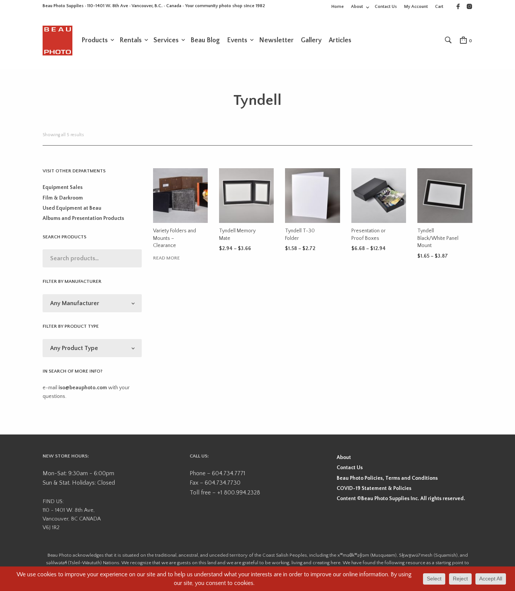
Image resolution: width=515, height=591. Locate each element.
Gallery (311, 40)
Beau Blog (205, 40)
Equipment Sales (63, 187)
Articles (340, 40)
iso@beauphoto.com (82, 388)
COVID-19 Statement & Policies (374, 488)
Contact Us (386, 6)
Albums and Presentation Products (83, 218)
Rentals (131, 40)
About (357, 6)
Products (94, 40)
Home (337, 6)
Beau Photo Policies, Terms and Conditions (387, 478)
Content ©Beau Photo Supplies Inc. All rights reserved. (401, 499)
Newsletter (276, 40)
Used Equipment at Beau (72, 208)
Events (237, 40)
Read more (166, 258)
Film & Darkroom (63, 198)
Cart (439, 6)
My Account (416, 6)
